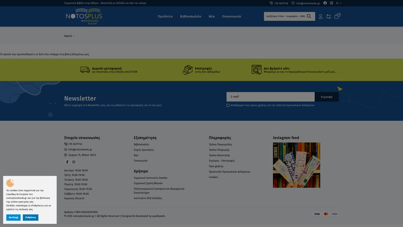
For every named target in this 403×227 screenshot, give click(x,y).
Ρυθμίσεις (30, 217)
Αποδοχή (13, 217)
